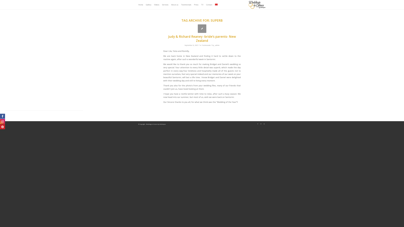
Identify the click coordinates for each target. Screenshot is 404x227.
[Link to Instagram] (264, 123)
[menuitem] (140, 4)
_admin (216, 45)
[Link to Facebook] (257, 123)
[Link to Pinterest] (260, 123)
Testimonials (206, 45)
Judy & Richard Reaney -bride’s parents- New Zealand (202, 38)
